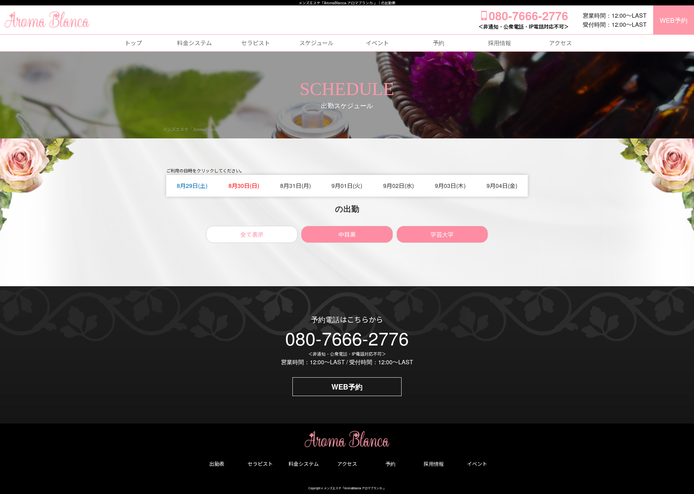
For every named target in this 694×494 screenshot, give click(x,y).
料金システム (194, 43)
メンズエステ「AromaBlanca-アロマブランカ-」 (355, 488)
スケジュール (316, 43)
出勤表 (216, 463)
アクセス (560, 43)
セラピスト (255, 43)
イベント (377, 43)
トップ (133, 43)
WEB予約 (673, 20)
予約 (438, 43)
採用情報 (499, 43)
